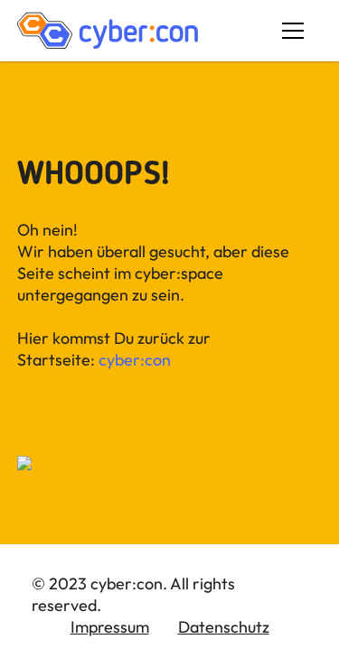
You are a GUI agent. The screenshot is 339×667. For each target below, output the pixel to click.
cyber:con (135, 359)
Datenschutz (223, 626)
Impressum (110, 626)
